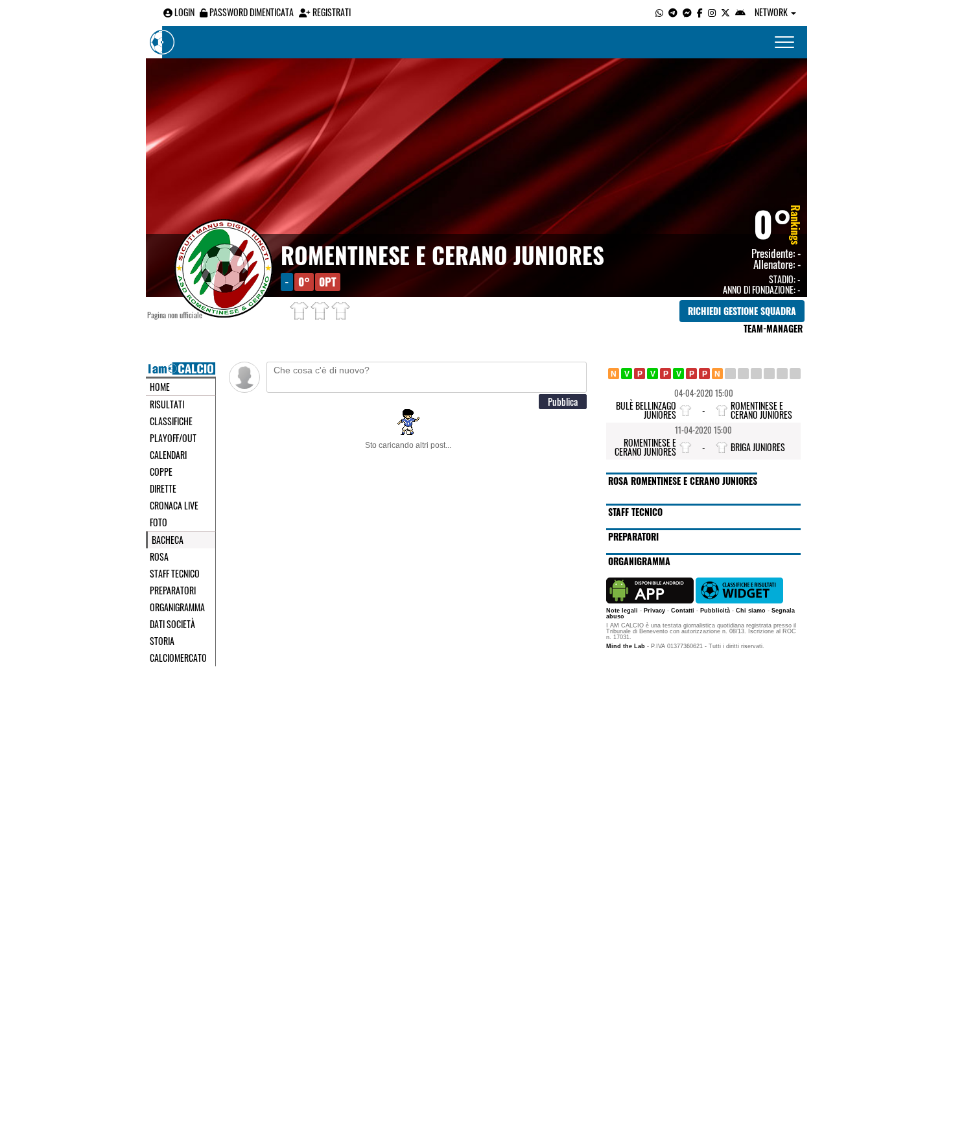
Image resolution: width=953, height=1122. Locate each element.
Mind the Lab (625, 646)
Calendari (168, 455)
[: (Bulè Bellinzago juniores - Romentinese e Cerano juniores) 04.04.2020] (782, 373)
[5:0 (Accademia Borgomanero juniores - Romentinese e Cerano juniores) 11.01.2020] (639, 373)
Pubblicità (715, 610)
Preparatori (173, 590)
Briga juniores (758, 447)
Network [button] (772, 12)
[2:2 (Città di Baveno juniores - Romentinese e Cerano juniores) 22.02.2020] (717, 373)
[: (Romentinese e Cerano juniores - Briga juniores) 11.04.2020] (795, 373)
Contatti (682, 610)
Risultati (167, 404)
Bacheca (167, 539)
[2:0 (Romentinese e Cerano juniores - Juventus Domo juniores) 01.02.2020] (678, 373)
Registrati (331, 12)
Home (160, 387)
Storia (162, 641)
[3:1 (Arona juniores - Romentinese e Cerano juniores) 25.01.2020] (665, 373)
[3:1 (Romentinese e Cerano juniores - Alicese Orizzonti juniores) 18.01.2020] (652, 373)
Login (183, 12)
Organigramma (177, 607)
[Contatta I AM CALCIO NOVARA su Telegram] (672, 12)
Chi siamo (751, 610)
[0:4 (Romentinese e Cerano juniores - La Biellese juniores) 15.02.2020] (704, 373)
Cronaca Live (174, 505)
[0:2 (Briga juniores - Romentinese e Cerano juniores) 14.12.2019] (626, 373)
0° (772, 223)
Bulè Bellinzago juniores (646, 410)
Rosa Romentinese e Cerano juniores (682, 480)
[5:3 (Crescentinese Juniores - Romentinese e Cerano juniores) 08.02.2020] (691, 373)
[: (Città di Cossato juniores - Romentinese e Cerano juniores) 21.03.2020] (756, 373)
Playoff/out (173, 438)
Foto (158, 522)
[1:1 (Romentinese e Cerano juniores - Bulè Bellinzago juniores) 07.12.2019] (613, 373)
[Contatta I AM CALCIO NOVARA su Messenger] (687, 12)
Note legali (622, 610)
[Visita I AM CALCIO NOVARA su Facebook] (700, 12)
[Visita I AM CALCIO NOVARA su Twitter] (725, 12)
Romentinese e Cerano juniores (442, 255)
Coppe (161, 471)
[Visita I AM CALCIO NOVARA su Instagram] (712, 12)
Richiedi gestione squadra (742, 311)
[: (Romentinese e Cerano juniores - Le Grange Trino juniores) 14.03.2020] (743, 373)
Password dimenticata (250, 12)
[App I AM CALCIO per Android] (740, 12)
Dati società (172, 624)
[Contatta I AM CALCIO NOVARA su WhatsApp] (659, 12)
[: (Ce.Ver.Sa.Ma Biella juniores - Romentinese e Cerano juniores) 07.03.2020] (730, 373)
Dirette (163, 488)
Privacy (654, 610)
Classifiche (171, 421)
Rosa (159, 556)
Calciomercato (178, 657)
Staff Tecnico (175, 573)
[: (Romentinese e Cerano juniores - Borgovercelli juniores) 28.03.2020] (769, 373)
